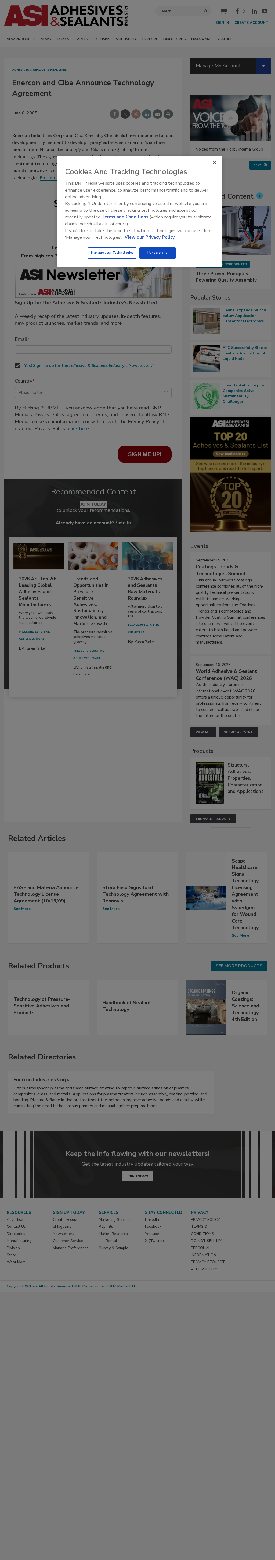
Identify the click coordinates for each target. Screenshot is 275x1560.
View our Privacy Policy (150, 237)
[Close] (214, 162)
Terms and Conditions (125, 217)
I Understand (157, 253)
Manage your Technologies (112, 253)
